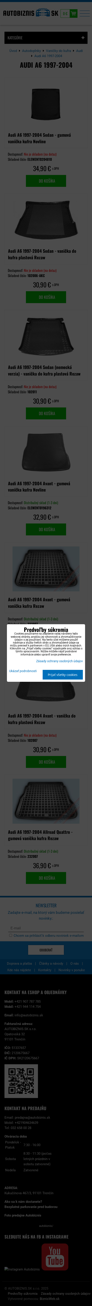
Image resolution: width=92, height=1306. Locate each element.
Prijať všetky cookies (62, 675)
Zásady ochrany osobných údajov (59, 661)
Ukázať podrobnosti (23, 671)
